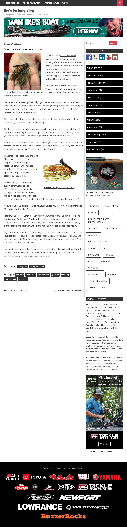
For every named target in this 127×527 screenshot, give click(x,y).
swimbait (112, 274)
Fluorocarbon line (97, 241)
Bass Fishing (30, 274)
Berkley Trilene (43, 274)
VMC (104, 287)
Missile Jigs (65, 274)
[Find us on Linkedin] (102, 57)
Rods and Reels (10, 279)
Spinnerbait (105, 261)
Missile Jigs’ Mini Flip (29, 102)
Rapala (109, 254)
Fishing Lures (23, 266)
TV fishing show (93, 149)
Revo (90, 261)
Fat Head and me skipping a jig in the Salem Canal (60, 57)
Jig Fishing (55, 274)
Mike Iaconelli (12, 3)
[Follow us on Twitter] (95, 57)
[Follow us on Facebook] (89, 57)
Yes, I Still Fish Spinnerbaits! (15, 290)
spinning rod (94, 274)
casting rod (113, 228)
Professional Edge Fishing (56, 3)
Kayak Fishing (92, 142)
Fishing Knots (93, 90)
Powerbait (93, 254)
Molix (106, 248)
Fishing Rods (92, 120)
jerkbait (92, 248)
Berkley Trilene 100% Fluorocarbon (98, 221)
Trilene (92, 287)
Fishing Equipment (94, 83)
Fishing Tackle (93, 127)
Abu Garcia (20, 274)
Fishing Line (91, 97)
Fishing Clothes (93, 68)
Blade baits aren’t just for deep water (67, 290)
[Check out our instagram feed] (115, 57)
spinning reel (95, 267)
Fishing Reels (92, 112)
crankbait (93, 235)
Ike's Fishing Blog (19, 10)
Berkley (92, 212)
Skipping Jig (23, 279)
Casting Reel (94, 228)
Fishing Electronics (95, 75)
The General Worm (97, 281)
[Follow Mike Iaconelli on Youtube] (108, 57)
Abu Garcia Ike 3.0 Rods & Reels (99, 451)
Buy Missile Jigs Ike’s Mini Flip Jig (59, 187)
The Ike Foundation (31, 3)
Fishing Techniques (37, 266)
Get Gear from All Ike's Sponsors (99, 192)
